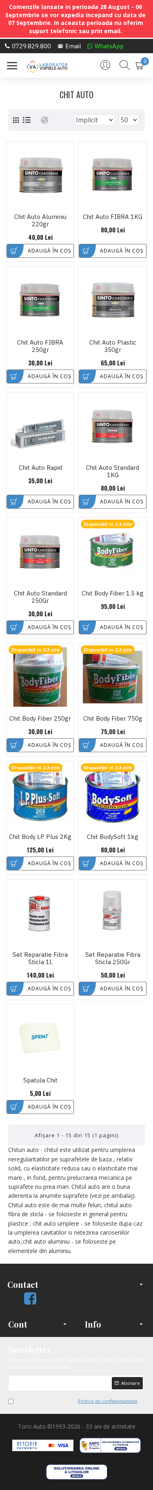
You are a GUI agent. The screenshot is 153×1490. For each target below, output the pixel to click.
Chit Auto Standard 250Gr (40, 597)
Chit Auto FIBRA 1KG (112, 217)
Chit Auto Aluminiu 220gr (40, 220)
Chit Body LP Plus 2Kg (40, 837)
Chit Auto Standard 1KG (112, 471)
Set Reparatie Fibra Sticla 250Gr (112, 958)
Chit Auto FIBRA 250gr (40, 346)
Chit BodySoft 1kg (112, 837)
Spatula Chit (40, 1080)
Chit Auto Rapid (40, 467)
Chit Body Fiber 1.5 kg (113, 593)
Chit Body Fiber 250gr (40, 718)
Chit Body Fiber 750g (112, 718)
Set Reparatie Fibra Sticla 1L (40, 958)
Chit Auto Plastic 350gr (112, 346)
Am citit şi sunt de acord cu (76, 1401)
